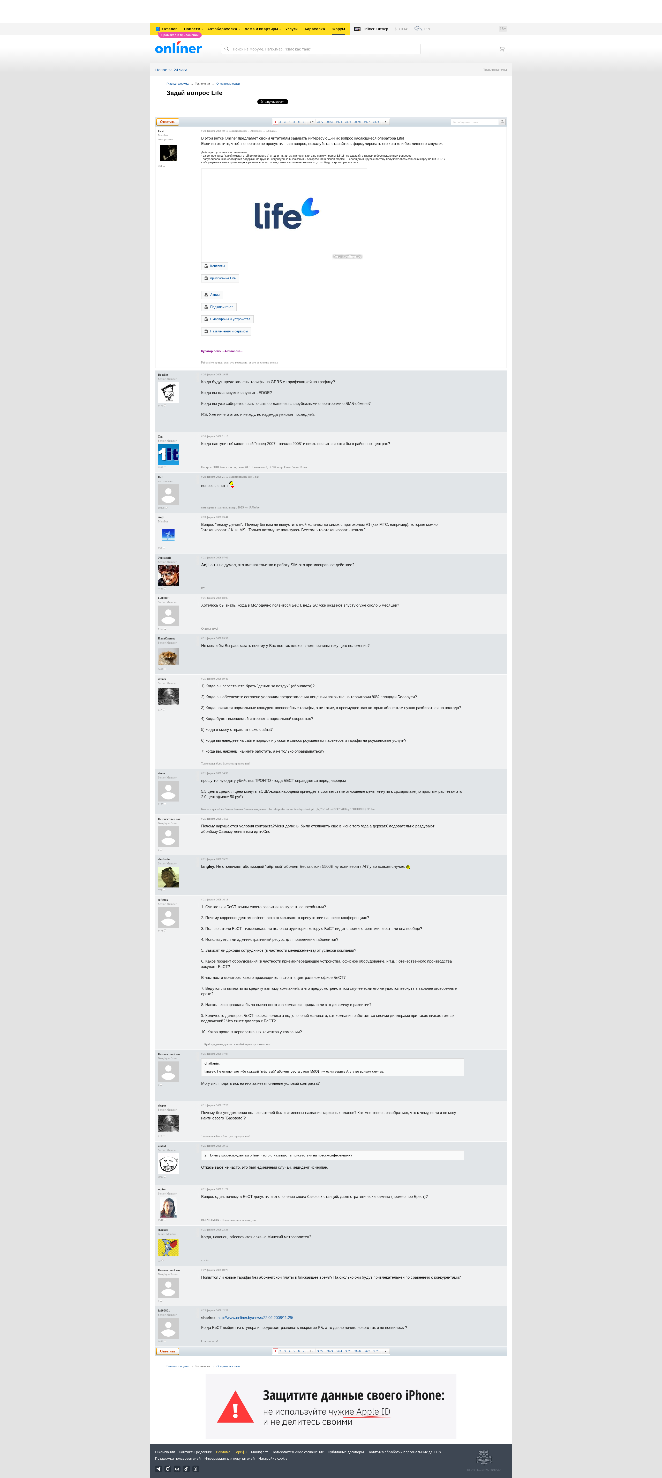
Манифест (259, 1452)
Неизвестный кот (169, 818)
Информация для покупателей (230, 1458)
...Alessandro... (256, 130)
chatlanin (164, 859)
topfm (162, 1189)
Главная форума (178, 83)
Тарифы (240, 1452)
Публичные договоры (346, 1452)
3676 (358, 121)
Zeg (160, 436)
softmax (163, 899)
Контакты (217, 266)
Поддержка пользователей (178, 1458)
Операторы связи (228, 83)
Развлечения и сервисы (229, 331)
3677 (367, 121)
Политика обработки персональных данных (404, 1452)
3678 (376, 121)
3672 (320, 121)
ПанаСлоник (166, 638)
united (162, 1145)
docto (161, 773)
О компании (165, 1452)
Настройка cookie (273, 1458)
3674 (339, 121)
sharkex (163, 1229)
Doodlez (163, 374)
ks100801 (164, 598)
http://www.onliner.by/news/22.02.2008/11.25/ (255, 1317)
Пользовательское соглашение (298, 1452)
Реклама (223, 1452)
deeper (162, 678)
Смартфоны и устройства (230, 319)
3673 (330, 121)
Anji (160, 517)
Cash (161, 131)
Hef (160, 476)
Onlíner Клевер (375, 28)
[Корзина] (502, 49)
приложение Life (223, 278)
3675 (348, 121)
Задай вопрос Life (194, 92)
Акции (215, 295)
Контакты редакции (195, 1452)
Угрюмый (164, 557)
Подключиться (221, 307)
